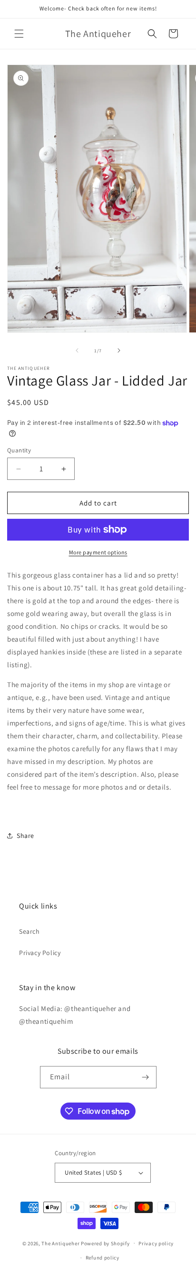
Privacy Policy (39, 952)
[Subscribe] (145, 1077)
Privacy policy (156, 1243)
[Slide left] (77, 350)
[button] (19, 33)
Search (29, 931)
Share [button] (25, 835)
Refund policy (102, 1257)
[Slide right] (118, 350)
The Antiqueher (60, 1243)
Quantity (19, 450)
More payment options (98, 552)
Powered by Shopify (105, 1243)
